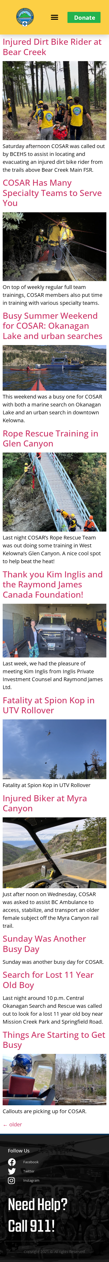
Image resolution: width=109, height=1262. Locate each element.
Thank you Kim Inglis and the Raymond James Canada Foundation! (53, 584)
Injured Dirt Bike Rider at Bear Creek (52, 46)
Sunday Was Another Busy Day (44, 943)
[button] (54, 17)
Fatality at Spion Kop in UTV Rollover (49, 705)
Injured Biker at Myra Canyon (45, 803)
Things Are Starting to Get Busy (54, 1039)
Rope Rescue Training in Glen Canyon (50, 438)
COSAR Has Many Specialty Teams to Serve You (52, 192)
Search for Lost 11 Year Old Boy (48, 979)
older (12, 1124)
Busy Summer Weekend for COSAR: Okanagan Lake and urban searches (52, 325)
